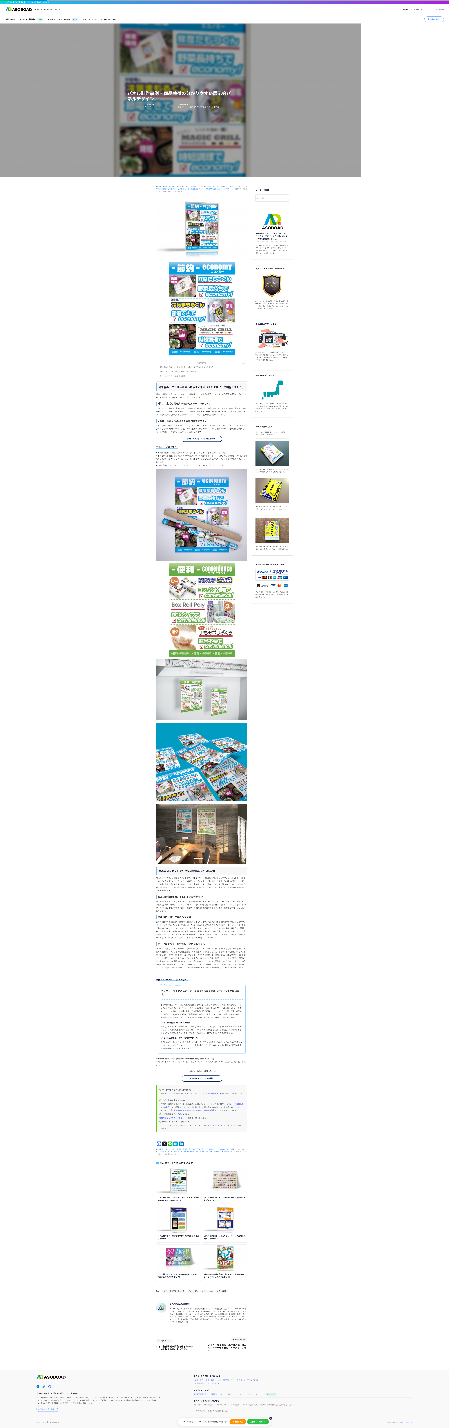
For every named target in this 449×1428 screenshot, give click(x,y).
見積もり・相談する (258, 1421)
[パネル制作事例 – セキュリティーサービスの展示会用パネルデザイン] (225, 1219)
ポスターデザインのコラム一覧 (216, 1125)
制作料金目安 (238, 1421)
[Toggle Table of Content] (242, 362)
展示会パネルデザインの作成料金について (202, 439)
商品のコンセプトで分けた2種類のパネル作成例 (178, 371)
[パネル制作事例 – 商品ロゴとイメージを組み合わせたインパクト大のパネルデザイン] (225, 1258)
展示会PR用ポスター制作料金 (202, 1078)
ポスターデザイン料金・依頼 (204, 1380)
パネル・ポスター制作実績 (63, 19)
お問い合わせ (10, 19)
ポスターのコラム (89, 19)
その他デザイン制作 (108, 19)
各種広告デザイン (203, 1383)
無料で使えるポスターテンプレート (173, 1118)
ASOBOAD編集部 (180, 1304)
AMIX (214, 1411)
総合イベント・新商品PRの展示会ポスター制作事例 (198, 107)
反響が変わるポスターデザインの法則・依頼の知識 (192, 1110)
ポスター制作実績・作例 (225, 1380)
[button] (270, 1418)
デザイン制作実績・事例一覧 (174, 1291)
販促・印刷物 (221, 1291)
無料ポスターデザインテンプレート (249, 1380)
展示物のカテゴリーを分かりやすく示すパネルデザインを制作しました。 (187, 367)
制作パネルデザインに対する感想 (173, 376)
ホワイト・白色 (207, 1291)
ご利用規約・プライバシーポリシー (423, 9)
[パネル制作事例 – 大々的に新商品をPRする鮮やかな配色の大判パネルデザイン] (178, 1258)
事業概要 (405, 9)
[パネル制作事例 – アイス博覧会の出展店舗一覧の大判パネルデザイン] (225, 1181)
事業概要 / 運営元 (200, 1394)
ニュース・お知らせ (245, 1394)
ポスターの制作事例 (210, 1093)
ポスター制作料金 (32, 19)
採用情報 (441, 9)
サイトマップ (266, 1394)
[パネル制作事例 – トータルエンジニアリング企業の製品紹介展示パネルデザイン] (178, 1181)
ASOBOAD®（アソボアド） (404, 1422)
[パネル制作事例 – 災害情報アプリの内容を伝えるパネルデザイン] (178, 1219)
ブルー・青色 (193, 1291)
